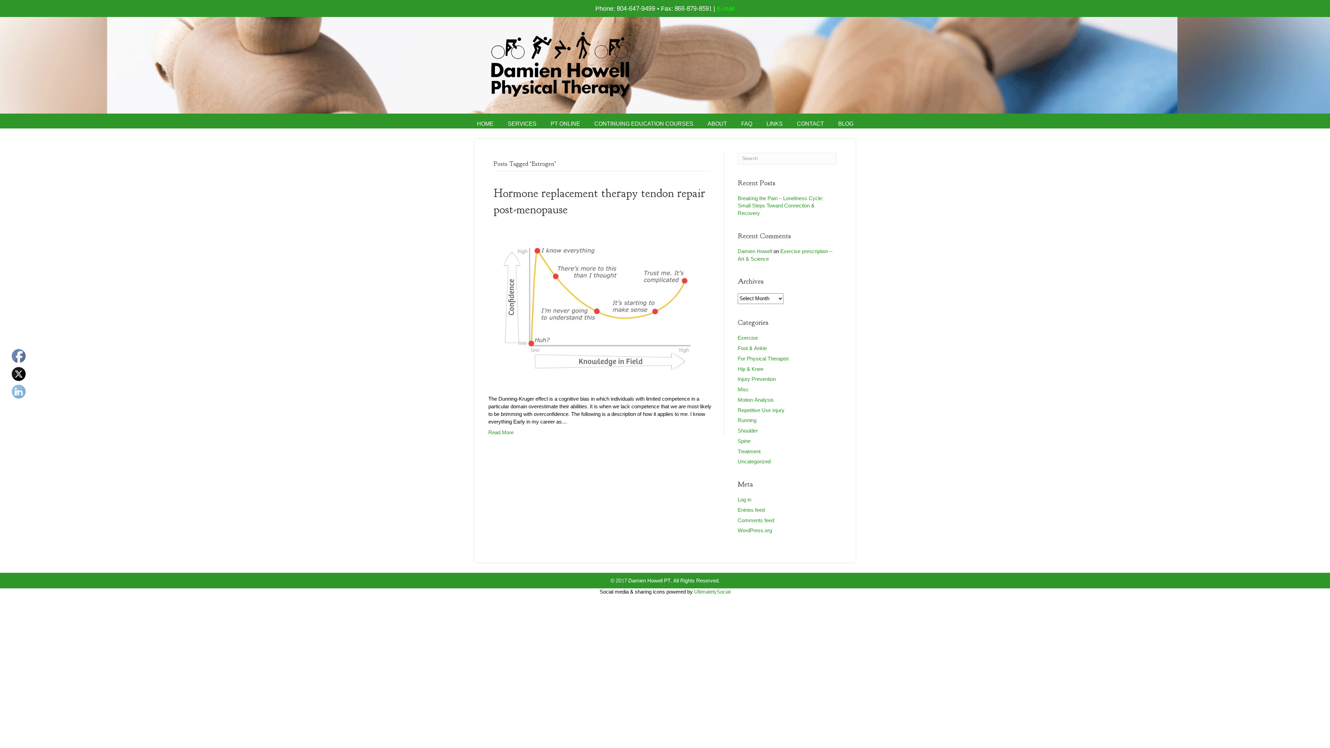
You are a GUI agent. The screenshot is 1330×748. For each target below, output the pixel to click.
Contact (810, 123)
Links (774, 123)
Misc (743, 389)
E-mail (726, 9)
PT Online (565, 123)
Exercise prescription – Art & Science (785, 255)
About (717, 123)
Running (747, 420)
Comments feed (756, 520)
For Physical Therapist (763, 359)
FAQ (746, 123)
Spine (744, 441)
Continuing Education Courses (643, 123)
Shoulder (748, 431)
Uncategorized (754, 461)
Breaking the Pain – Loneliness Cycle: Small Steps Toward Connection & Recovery (780, 206)
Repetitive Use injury (761, 410)
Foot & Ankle (752, 348)
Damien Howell (755, 251)
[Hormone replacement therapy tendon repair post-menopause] (597, 308)
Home (485, 123)
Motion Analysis (756, 400)
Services (522, 123)
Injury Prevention (757, 379)
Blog (845, 123)
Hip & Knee (750, 369)
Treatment (749, 451)
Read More (501, 432)
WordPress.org (755, 530)
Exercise (748, 338)
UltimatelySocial (712, 592)
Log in (744, 500)
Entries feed (751, 510)
